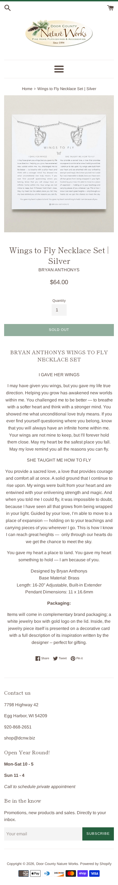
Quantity (59, 300)
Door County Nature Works (57, 864)
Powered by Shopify (95, 864)
